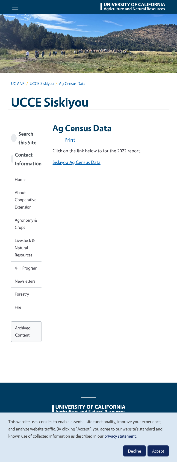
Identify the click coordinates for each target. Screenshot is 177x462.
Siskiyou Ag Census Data (76, 162)
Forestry (22, 294)
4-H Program (26, 268)
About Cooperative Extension (25, 200)
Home (20, 179)
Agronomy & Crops (26, 223)
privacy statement (120, 436)
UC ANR (17, 83)
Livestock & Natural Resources (25, 248)
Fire (18, 307)
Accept (158, 451)
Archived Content (22, 331)
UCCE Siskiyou (42, 83)
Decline (134, 451)
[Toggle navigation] (15, 7)
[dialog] (88, 437)
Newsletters (25, 281)
